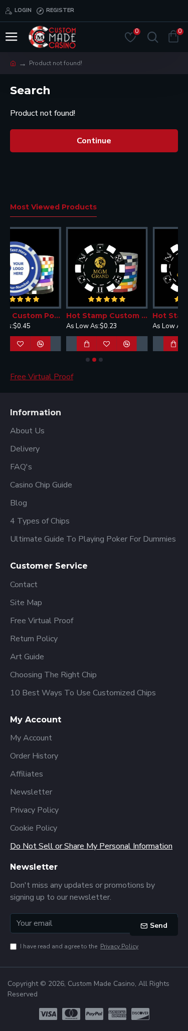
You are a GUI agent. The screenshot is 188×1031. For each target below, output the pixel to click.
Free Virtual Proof (41, 376)
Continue (94, 140)
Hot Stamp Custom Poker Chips (68, 315)
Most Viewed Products (53, 207)
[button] (88, 360)
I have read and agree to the (79, 946)
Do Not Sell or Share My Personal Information (91, 846)
